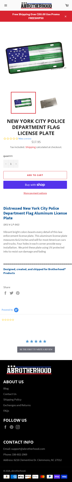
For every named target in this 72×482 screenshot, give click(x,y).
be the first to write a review (36, 349)
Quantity (8, 156)
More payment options (35, 193)
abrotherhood (18, 470)
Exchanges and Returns (17, 405)
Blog (6, 388)
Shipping (30, 147)
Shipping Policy (12, 399)
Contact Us (9, 394)
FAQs (6, 410)
